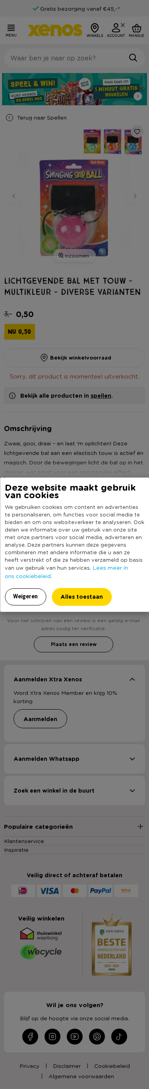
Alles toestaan (81, 596)
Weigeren (25, 596)
